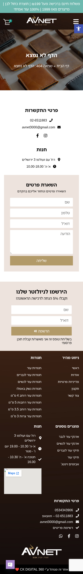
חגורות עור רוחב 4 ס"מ (26, 395)
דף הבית (63, 65)
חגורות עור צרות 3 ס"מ (26, 416)
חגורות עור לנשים (30, 381)
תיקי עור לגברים (68, 450)
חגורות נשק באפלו (29, 388)
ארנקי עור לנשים (68, 443)
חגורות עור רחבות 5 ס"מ (25, 402)
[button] (78, 28)
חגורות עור (34, 368)
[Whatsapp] (61, 536)
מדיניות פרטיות (68, 381)
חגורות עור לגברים (29, 375)
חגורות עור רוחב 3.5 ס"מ (25, 409)
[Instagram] (46, 136)
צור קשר (73, 395)
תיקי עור (73, 457)
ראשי (75, 368)
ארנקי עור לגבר (69, 436)
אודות (75, 375)
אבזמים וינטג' (70, 464)
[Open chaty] (10, 564)
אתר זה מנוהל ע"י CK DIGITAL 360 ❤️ (41, 569)
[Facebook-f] (37, 136)
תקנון (75, 388)
